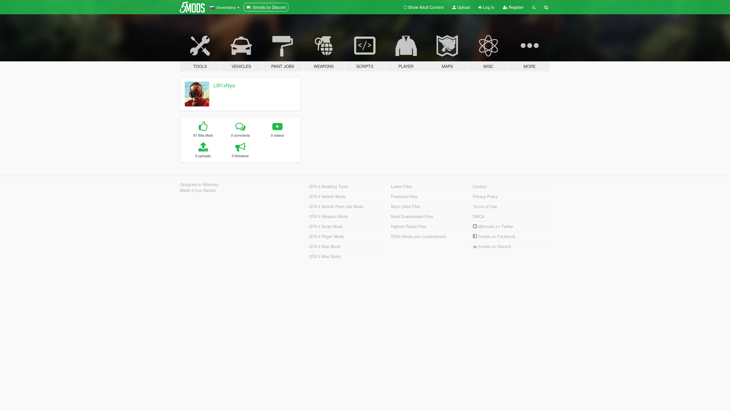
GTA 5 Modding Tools (328, 186)
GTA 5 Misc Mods (325, 256)
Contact (480, 186)
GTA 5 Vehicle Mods (327, 196)
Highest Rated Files (408, 226)
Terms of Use (485, 206)
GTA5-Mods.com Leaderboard (418, 236)
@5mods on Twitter (495, 226)
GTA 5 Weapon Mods (328, 216)
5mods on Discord (494, 246)
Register (516, 7)
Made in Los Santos (198, 190)
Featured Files (404, 196)
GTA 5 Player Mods (326, 236)
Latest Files (401, 186)
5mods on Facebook (496, 236)
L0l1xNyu (224, 85)
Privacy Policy (485, 196)
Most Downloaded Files (412, 216)
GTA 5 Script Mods (326, 226)
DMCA (478, 216)
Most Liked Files (405, 206)
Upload (463, 7)
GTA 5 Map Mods (324, 246)
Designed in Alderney (199, 184)
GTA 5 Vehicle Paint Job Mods (336, 206)
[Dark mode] (534, 7)
